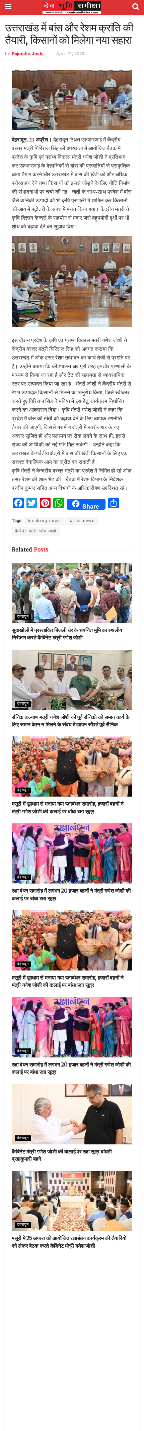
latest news (82, 521)
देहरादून (23, 616)
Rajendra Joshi (28, 54)
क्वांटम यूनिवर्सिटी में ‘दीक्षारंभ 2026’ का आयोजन (57, 1325)
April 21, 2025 (70, 54)
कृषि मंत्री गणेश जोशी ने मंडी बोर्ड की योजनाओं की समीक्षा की (67, 1404)
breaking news (44, 521)
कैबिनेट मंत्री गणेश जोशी (35, 531)
